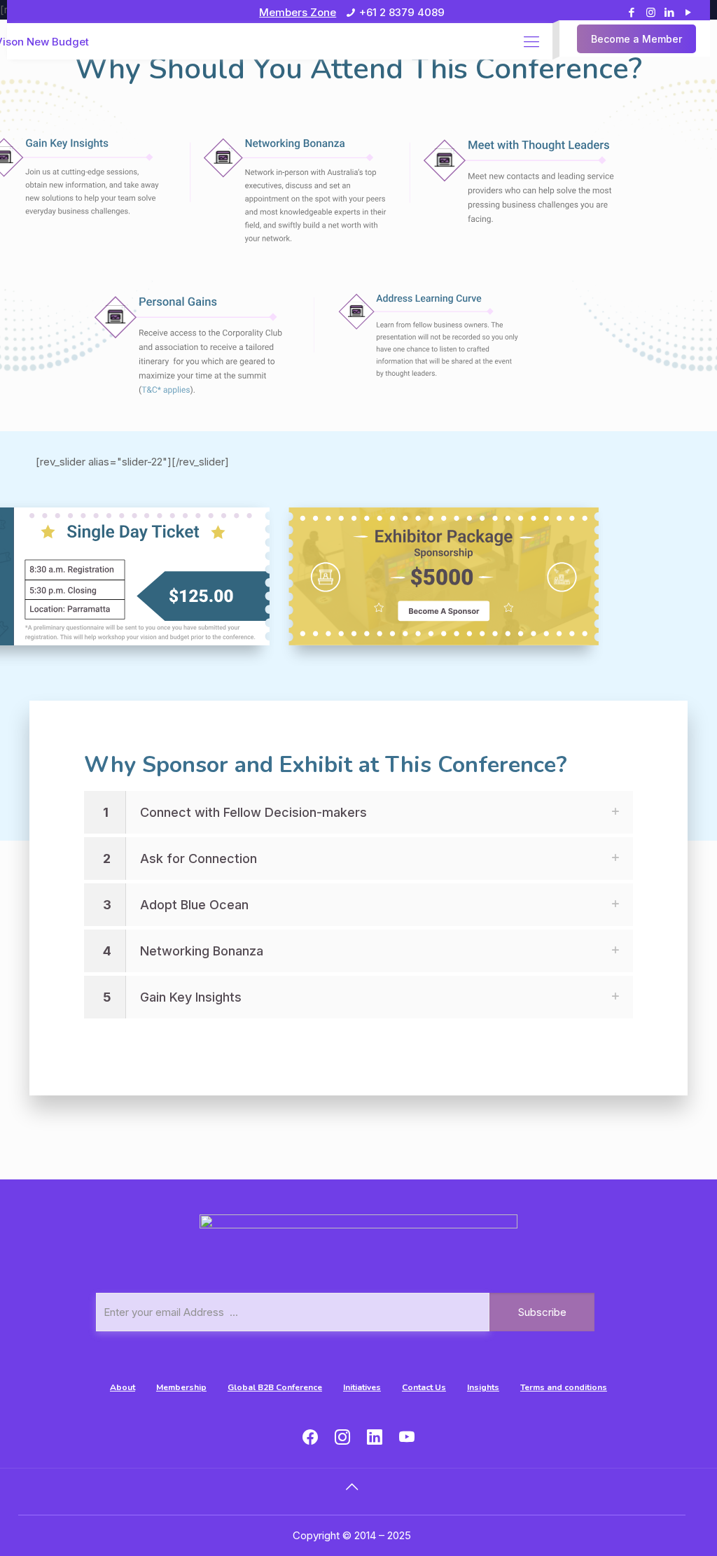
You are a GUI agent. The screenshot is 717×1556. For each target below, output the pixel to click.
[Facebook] (632, 12)
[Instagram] (650, 12)
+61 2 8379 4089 (402, 12)
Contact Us (424, 1387)
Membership (181, 1387)
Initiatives (362, 1387)
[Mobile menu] (531, 41)
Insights (483, 1387)
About (122, 1387)
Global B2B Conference (275, 1387)
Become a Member (636, 39)
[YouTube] (688, 12)
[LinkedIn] (669, 12)
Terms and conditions (563, 1387)
